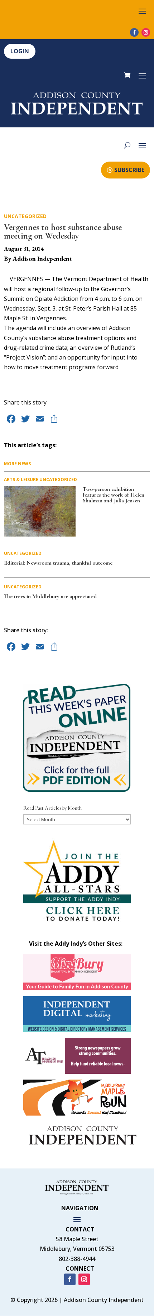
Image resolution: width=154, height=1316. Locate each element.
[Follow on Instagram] (145, 32)
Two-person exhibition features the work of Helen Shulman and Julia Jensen (113, 494)
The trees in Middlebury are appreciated (50, 596)
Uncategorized (25, 216)
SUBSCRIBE (129, 170)
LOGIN (19, 51)
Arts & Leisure (21, 479)
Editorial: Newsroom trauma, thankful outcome (58, 562)
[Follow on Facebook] (134, 32)
